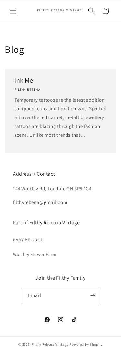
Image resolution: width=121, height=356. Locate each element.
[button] (13, 11)
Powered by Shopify (86, 344)
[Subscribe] (93, 295)
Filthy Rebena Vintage (50, 344)
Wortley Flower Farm (34, 254)
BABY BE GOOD (28, 240)
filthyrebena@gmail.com (40, 202)
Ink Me (24, 80)
